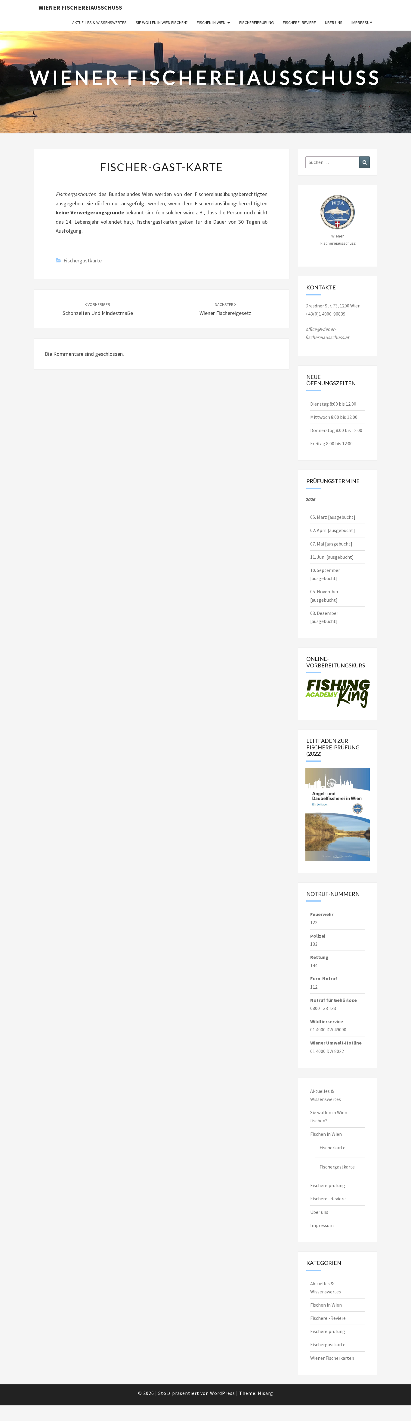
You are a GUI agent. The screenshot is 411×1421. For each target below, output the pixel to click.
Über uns (333, 22)
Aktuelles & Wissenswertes (99, 22)
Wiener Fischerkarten (332, 1358)
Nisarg (265, 1393)
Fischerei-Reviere (299, 22)
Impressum (361, 22)
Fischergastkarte (82, 260)
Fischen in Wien (211, 22)
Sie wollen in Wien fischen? (162, 22)
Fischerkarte (332, 1147)
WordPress (222, 1393)
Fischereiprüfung (256, 22)
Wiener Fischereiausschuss (80, 7)
